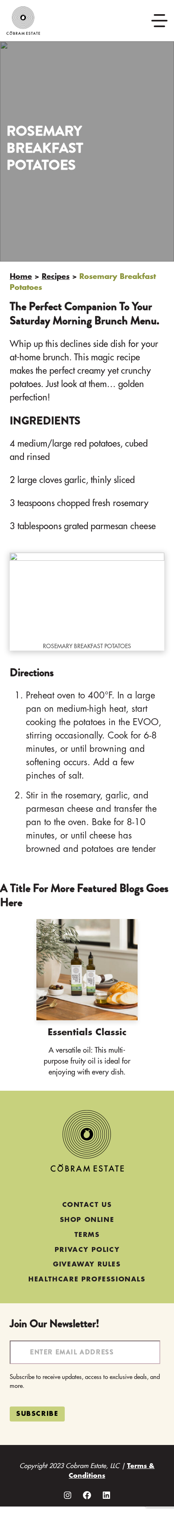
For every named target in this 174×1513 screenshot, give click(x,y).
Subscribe (37, 1414)
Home (21, 276)
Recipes (56, 276)
